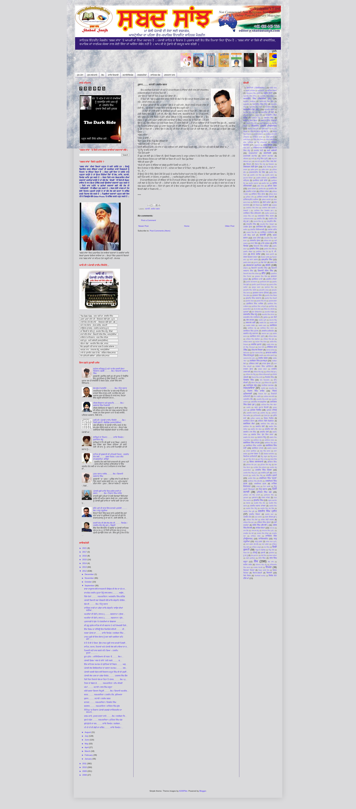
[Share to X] (154, 205)
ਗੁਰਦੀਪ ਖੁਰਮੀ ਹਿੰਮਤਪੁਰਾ (259, 284)
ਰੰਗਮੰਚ (248, 503)
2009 (84, 771)
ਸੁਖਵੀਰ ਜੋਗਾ (265, 183)
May (87, 743)
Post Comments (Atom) (160, 231)
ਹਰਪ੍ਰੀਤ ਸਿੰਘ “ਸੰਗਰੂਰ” (267, 224)
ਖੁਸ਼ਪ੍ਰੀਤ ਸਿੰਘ (266, 259)
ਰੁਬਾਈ (263, 553)
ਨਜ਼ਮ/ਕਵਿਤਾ (249, 388)
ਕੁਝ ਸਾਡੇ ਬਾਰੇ (92, 75)
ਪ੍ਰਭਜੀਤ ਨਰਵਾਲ (251, 413)
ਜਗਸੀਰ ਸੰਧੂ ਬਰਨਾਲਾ (250, 334)
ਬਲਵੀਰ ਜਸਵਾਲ (272, 448)
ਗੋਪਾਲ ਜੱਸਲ (257, 309)
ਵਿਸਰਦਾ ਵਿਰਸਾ (249, 570)
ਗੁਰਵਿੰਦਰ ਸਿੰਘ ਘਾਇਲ (254, 304)
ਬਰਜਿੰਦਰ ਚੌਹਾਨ (248, 421)
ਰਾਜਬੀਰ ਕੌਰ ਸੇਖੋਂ (248, 533)
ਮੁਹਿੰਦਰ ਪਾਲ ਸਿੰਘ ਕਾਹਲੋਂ (251, 495)
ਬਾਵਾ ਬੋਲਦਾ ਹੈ (255, 454)
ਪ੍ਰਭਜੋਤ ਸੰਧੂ (264, 413)
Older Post (229, 226)
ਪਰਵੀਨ (248, 407)
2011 (84, 763)
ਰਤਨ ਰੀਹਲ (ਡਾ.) (271, 517)
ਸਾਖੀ (252, 158)
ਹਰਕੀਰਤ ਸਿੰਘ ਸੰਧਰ (252, 208)
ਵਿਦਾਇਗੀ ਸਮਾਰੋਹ (260, 575)
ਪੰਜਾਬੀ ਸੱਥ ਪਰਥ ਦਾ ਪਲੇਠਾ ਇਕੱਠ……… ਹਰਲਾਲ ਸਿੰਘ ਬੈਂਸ (105, 676)
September (90, 585)
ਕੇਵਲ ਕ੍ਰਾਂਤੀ (270, 254)
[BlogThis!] (151, 205)
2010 (84, 767)
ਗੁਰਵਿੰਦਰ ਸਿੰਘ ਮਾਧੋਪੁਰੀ (259, 306)
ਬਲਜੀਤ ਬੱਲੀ (260, 426)
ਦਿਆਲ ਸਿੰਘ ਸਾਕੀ (257, 377)
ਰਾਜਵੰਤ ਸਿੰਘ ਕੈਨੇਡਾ (263, 533)
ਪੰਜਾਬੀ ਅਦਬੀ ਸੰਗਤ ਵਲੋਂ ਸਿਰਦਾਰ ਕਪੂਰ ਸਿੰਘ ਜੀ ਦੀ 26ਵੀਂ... (106, 672)
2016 (84, 556)
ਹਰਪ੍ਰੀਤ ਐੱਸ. (272, 221)
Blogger (202, 791)
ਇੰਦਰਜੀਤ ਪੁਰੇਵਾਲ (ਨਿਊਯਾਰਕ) (264, 126)
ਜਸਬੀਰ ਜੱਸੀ (273, 323)
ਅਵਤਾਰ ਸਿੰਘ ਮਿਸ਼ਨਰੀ (269, 120)
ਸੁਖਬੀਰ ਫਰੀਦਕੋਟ (261, 178)
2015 (84, 559)
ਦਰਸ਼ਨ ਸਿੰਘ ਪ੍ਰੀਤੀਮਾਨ (264, 366)
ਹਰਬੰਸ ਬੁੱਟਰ (247, 227)
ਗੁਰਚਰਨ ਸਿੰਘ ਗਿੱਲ (261, 276)
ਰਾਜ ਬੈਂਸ (245, 530)
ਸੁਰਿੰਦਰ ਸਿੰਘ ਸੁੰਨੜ (258, 194)
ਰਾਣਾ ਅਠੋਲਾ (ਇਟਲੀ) (252, 544)
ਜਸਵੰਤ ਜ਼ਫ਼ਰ (262, 325)
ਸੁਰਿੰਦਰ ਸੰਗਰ (264, 191)
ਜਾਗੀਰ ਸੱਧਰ (270, 344)
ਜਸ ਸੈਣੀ (274, 317)
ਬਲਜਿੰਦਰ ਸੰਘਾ (249, 423)
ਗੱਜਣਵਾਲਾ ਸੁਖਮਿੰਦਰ (254, 265)
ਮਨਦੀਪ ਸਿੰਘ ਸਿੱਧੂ (257, 475)
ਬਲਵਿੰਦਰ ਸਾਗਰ (269, 440)
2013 (84, 567)
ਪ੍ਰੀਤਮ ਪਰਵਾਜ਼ (255, 418)
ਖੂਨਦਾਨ (256, 262)
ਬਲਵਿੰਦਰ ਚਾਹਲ (257, 448)
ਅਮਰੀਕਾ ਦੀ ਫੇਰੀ (267, 112)
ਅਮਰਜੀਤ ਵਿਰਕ (269, 109)
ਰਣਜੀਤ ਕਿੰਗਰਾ (254, 514)
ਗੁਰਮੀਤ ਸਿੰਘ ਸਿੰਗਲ (271, 295)
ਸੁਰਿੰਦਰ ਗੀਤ (250, 197)
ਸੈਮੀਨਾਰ (256, 202)
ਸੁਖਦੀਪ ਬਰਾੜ (269, 175)
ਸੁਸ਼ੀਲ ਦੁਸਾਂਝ (254, 169)
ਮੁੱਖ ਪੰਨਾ (80, 75)
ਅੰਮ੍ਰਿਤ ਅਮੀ (247, 115)
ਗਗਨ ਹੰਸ (273, 262)
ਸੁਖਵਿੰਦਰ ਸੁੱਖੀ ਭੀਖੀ (260, 180)
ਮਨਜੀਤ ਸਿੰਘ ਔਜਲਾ (263, 470)
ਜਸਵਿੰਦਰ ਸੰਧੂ (252, 328)
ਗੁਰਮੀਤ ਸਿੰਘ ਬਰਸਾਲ (253, 298)
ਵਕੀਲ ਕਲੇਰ (247, 565)
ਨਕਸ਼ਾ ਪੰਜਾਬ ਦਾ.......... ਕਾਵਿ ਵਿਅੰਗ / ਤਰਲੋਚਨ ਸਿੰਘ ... (104, 633)
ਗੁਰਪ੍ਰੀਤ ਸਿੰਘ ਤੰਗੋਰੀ (249, 290)
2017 (84, 552)
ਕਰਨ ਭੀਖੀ (257, 238)
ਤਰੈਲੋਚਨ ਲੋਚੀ (254, 364)
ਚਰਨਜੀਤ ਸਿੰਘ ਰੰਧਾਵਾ (268, 314)
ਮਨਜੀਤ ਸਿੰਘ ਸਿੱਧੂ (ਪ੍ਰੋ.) (250, 473)
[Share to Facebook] (156, 205)
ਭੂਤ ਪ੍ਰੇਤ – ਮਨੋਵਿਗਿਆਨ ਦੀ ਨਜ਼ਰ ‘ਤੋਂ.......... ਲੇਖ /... (103, 657)
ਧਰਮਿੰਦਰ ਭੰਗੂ (251, 385)
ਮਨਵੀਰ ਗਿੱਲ (252, 478)
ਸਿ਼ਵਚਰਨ (271, 164)
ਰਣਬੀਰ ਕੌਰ (247, 517)
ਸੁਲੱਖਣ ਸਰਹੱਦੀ (266, 199)
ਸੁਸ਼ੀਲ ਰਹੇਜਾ (265, 169)
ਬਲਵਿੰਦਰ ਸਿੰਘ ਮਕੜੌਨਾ (254, 446)
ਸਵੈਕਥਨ (245, 158)
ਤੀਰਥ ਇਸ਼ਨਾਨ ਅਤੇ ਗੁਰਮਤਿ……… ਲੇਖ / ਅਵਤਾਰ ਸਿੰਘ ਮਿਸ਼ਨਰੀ (108, 404)
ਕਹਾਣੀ (147, 209)
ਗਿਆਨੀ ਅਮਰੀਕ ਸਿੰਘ (259, 268)
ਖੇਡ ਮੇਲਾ (264, 262)
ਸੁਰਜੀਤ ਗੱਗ (262, 189)
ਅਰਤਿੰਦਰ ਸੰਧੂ (256, 118)
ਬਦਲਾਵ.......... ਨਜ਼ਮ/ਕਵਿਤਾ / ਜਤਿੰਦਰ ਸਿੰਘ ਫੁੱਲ (102, 706)
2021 (84, 548)
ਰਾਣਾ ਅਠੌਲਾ (265, 544)
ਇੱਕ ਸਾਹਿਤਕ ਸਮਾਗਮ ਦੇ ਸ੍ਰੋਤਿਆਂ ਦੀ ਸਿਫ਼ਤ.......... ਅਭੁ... (105, 664)
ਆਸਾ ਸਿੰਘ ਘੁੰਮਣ (264, 123)
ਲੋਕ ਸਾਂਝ (271, 562)
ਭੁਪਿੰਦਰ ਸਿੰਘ (272, 462)
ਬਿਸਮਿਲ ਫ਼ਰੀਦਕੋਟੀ (250, 456)
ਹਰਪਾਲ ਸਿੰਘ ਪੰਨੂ (258, 221)
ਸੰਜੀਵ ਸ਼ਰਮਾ (265, 129)
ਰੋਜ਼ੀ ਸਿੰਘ (263, 555)
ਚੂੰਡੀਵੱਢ (265, 317)
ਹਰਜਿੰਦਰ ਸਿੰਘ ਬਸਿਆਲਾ (252, 213)
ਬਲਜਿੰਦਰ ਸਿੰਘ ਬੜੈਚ (267, 424)
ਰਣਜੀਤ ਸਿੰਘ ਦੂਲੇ (248, 511)
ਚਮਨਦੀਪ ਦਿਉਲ (269, 312)
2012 (84, 571)
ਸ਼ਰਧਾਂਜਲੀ (267, 153)
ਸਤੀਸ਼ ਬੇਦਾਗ (247, 139)
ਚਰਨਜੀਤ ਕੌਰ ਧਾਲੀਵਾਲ (251, 317)
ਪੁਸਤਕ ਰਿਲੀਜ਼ (255, 410)
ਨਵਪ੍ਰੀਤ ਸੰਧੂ (273, 388)
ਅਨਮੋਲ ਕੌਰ (261, 90)
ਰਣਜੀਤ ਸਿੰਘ (273, 506)
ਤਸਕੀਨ (261, 355)
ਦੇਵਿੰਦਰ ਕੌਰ (267, 382)
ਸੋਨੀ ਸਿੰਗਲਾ (256, 205)
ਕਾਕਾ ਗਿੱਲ (254, 243)
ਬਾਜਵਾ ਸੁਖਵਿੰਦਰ (251, 451)
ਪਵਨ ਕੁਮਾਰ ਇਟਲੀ (261, 407)
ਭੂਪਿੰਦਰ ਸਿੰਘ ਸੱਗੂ (265, 464)
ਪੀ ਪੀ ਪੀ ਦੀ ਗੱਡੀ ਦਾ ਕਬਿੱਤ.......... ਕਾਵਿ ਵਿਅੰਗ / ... (103, 727)
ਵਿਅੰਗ (269, 567)
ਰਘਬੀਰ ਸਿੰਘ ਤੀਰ (259, 503)
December (89, 574)
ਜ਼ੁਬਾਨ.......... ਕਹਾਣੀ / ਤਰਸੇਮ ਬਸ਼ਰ (97, 698)
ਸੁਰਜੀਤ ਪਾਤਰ (251, 191)
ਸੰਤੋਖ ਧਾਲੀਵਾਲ (270, 139)
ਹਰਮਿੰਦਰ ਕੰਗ (261, 227)
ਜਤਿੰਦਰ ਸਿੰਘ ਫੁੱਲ (268, 339)
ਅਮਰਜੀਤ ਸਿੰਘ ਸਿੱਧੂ (260, 104)
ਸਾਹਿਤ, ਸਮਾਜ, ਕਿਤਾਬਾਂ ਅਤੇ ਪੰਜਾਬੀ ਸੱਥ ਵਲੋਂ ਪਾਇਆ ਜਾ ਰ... (106, 647)
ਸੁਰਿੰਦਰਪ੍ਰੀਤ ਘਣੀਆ (250, 200)
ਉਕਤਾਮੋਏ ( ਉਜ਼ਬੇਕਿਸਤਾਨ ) (256, 88)
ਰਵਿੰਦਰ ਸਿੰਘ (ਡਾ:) (248, 522)
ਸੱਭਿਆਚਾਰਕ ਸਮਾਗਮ (261, 148)
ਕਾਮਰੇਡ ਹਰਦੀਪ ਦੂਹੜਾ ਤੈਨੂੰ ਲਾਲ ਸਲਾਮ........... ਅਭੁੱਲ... (104, 593)
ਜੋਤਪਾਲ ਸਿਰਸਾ (257, 350)
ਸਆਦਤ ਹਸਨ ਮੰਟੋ (253, 129)
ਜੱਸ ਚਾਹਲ (250, 320)
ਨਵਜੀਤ (263, 388)
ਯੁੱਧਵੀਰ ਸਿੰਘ (258, 500)
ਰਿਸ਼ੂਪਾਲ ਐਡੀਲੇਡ (260, 550)
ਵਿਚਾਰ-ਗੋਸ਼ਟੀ (257, 573)
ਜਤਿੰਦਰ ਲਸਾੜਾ (247, 342)
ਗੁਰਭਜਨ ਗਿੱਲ (257, 295)
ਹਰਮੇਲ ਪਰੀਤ (272, 230)
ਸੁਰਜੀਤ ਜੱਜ (273, 189)
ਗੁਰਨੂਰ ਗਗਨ (256, 287)
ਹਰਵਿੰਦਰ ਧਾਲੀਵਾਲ (267, 232)
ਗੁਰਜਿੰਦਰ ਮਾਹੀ (257, 279)
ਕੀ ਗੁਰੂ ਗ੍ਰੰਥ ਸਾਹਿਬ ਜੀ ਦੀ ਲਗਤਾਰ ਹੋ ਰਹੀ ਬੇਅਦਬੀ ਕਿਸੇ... (106, 625)
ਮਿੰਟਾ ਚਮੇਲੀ (266, 486)
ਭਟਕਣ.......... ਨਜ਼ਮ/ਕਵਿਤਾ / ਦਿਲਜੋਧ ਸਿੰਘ (100, 702)
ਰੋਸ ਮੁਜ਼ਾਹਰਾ (254, 555)
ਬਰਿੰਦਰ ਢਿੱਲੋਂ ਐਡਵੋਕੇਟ (266, 421)
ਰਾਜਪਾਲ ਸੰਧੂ (255, 530)
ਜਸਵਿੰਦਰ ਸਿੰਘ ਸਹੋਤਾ (267, 328)
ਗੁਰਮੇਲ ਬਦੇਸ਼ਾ (273, 301)
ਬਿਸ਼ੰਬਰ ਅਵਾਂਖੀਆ (269, 454)
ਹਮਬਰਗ (274, 205)
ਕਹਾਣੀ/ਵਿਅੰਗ (128, 75)
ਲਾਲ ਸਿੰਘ (262, 558)
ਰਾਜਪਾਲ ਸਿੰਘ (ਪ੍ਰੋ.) (268, 530)
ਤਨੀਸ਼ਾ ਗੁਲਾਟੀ (270, 355)
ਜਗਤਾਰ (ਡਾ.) (266, 333)
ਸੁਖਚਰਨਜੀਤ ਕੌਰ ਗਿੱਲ (257, 172)
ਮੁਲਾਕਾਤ (255, 498)
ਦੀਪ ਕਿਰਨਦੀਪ (265, 380)
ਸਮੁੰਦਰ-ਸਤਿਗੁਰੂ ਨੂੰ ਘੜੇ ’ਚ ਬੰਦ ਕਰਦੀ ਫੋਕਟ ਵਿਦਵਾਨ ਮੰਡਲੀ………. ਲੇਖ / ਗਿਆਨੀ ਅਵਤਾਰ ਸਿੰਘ (110, 371)
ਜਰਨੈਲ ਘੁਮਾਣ (256, 344)
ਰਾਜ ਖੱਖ (272, 528)
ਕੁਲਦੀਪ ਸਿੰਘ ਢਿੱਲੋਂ (269, 249)
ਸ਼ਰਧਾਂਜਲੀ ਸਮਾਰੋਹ (250, 156)
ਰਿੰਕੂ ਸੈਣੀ (271, 550)
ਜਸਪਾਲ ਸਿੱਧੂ (273, 320)
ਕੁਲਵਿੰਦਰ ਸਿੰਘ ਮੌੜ (262, 251)
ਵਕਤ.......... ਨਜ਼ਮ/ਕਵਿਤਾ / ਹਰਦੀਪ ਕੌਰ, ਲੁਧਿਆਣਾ (103, 695)
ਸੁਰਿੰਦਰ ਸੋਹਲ (273, 194)
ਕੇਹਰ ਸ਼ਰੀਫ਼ (255, 254)
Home (186, 226)
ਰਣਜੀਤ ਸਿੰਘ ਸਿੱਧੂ (251, 508)
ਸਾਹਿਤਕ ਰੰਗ (155, 75)
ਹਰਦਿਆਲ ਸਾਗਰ (248, 219)
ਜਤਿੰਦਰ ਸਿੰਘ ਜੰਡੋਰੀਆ (253, 339)
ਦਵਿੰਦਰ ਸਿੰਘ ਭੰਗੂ (258, 372)
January (88, 759)
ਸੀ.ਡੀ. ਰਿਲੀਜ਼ (267, 167)
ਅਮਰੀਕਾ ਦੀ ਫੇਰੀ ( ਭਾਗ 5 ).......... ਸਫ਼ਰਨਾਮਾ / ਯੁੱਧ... (104, 618)
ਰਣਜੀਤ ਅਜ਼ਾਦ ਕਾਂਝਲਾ (258, 506)
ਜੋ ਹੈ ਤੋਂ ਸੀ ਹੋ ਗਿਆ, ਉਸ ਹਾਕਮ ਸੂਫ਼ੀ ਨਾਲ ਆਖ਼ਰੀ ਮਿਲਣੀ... (105, 643)
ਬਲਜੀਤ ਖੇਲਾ (269, 429)
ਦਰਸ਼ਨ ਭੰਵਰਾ (262, 369)
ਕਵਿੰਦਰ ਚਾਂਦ (267, 240)
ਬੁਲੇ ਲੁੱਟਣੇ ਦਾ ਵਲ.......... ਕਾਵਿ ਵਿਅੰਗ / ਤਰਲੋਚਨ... (103, 723)
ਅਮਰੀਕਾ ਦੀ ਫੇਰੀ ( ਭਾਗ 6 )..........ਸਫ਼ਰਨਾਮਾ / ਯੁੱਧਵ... (104, 614)
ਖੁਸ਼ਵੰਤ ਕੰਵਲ (247, 262)
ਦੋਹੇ (275, 383)
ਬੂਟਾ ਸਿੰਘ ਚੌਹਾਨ (250, 459)
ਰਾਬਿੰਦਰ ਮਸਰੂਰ (256, 547)
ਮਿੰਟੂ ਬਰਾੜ (263, 489)
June (87, 740)
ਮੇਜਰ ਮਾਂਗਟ (265, 498)
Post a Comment (148, 220)
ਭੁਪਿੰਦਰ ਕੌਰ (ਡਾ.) (251, 464)
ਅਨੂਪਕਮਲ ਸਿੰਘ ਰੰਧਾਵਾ (253, 93)
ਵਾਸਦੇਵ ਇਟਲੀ (257, 567)
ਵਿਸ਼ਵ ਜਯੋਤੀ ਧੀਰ (263, 570)
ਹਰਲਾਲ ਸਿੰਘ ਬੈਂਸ (251, 232)
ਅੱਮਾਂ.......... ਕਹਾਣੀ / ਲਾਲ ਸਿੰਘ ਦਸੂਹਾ (98, 687)
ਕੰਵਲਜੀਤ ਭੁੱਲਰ (255, 241)
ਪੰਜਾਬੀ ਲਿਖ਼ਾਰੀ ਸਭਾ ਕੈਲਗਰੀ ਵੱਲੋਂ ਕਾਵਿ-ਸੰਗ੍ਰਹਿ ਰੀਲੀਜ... (105, 600)
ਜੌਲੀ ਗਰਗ (246, 353)
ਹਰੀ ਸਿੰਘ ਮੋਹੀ (249, 235)
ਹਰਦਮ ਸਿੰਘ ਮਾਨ (248, 216)
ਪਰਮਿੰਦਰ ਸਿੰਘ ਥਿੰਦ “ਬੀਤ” (269, 404)
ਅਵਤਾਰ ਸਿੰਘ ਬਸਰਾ (250, 120)
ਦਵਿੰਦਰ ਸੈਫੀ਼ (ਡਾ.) (271, 372)
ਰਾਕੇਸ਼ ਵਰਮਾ (260, 528)
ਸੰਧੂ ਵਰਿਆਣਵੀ (262, 142)
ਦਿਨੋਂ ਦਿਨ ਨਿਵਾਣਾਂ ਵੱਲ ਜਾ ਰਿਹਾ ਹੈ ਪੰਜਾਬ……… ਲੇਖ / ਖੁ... (105, 679)
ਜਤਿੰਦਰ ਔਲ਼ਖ (272, 336)
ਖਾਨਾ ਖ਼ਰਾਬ (254, 260)
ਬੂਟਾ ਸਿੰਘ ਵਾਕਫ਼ (263, 459)
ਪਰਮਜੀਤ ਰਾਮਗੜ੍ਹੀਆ (258, 402)
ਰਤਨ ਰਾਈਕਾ (258, 517)
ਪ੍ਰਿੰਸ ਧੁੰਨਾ (267, 415)
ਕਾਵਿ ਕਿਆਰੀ (113, 75)
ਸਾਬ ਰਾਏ (257, 161)
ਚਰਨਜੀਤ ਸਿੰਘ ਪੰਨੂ (250, 314)
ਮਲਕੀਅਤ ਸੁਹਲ (260, 484)
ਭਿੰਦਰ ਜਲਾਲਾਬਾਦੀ (256, 462)
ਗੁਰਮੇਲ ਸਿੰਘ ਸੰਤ (261, 301)
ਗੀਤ (263, 273)
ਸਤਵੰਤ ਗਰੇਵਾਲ (258, 134)
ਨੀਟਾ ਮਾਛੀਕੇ (257, 396)
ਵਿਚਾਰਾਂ (269, 573)
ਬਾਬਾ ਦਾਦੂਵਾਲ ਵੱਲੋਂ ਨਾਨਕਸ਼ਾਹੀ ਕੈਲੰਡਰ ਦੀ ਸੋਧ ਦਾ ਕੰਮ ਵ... (105, 589)
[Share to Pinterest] (159, 205)
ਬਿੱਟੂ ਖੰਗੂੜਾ (264, 456)
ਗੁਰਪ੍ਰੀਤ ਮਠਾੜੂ (264, 290)
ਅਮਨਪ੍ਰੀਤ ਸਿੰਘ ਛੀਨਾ (266, 101)
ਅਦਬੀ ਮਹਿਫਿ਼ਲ (250, 90)
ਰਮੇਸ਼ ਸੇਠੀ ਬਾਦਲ (267, 520)
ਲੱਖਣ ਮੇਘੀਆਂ (273, 555)
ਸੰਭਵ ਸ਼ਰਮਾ (246, 148)
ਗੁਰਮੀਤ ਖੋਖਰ (250, 301)
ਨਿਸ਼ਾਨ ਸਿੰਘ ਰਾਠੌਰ (255, 391)
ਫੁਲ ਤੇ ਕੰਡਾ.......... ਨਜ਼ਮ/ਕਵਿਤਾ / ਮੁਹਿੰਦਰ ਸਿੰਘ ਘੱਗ (103, 720)
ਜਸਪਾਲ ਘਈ (250, 322)
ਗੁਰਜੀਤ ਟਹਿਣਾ (271, 279)
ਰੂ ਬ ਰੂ (245, 555)
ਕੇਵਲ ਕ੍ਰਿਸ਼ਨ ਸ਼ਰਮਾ (250, 257)
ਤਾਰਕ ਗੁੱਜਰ (266, 364)
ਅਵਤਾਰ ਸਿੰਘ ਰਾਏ (251, 123)
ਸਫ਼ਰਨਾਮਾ (257, 145)
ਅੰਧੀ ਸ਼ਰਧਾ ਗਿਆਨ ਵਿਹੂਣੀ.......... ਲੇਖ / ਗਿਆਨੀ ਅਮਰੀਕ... (106, 691)
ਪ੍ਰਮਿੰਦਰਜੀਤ (257, 415)
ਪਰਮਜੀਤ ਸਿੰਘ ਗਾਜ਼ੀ (262, 399)
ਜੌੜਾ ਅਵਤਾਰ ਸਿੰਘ (257, 353)
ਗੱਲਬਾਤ (245, 268)
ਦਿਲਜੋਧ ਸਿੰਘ (269, 377)
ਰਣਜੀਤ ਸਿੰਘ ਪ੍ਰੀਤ (267, 511)
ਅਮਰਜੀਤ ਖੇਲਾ (269, 107)
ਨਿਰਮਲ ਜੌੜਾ (262, 394)
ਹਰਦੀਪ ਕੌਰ (261, 219)
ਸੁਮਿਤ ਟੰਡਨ (272, 186)
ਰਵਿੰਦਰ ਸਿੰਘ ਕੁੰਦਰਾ (264, 522)
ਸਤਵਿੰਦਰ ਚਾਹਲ (257, 137)
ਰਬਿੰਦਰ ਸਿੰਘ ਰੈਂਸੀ (252, 520)
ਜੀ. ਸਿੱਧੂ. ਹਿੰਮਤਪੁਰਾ (249, 347)
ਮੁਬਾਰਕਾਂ (245, 497)
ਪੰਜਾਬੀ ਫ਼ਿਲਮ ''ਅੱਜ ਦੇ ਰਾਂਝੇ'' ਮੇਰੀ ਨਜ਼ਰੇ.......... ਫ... (103, 660)
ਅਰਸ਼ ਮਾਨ (258, 115)
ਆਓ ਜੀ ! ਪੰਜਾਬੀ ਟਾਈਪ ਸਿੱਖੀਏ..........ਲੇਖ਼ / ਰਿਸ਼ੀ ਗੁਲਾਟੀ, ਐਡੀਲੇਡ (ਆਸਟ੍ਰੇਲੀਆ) (109, 421)
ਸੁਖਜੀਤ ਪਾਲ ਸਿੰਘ (256, 175)
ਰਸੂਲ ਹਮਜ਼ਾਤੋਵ (272, 500)
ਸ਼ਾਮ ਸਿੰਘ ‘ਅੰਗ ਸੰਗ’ (270, 161)
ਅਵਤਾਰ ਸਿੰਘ (269, 118)
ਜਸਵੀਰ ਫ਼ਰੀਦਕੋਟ (268, 331)
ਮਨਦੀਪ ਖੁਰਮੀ (271, 475)
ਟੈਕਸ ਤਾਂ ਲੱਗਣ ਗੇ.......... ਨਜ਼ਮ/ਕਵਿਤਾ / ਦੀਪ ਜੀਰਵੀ (103, 683)
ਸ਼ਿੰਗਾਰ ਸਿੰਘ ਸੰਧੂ (260, 164)
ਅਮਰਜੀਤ (246, 104)
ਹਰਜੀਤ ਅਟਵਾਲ (269, 213)
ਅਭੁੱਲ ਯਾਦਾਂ (268, 93)
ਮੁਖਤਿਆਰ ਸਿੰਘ (269, 495)
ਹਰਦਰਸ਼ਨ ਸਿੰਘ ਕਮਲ (266, 216)
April (87, 747)
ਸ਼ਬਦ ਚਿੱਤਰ (267, 145)
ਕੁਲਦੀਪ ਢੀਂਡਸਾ (247, 251)
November (89, 578)
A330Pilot (183, 791)
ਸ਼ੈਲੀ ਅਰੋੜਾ (267, 202)
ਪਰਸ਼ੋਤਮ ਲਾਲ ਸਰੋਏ (268, 396)
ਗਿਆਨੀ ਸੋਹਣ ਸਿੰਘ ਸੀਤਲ (251, 273)
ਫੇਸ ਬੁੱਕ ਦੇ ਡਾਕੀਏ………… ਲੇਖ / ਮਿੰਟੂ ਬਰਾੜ (110, 388)
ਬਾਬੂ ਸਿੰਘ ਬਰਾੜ (265, 451)
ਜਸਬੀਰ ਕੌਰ (262, 323)
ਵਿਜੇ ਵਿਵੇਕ (247, 576)
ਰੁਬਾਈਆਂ (271, 553)
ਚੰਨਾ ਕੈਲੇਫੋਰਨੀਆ (257, 312)
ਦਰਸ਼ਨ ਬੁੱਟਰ (248, 369)
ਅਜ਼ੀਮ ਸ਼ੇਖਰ (273, 88)
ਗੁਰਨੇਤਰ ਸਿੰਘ (269, 287)
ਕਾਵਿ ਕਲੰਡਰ (265, 243)
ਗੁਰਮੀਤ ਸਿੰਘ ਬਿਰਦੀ (271, 298)
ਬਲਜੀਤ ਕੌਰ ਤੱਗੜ (256, 429)
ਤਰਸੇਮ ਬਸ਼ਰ (155, 209)
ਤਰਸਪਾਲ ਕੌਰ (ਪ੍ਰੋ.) (249, 358)
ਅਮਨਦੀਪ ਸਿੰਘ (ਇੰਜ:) (250, 96)
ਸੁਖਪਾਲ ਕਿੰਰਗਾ (248, 178)
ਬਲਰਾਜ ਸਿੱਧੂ (261, 437)
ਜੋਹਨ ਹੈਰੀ (261, 347)
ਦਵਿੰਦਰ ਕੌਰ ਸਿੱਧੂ (251, 374)
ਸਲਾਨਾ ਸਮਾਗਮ (267, 156)
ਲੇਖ (102, 75)
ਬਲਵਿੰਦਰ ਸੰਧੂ (257, 440)
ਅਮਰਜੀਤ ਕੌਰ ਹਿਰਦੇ (255, 107)
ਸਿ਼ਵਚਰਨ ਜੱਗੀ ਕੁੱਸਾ (250, 167)
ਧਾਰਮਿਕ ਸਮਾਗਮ (268, 385)
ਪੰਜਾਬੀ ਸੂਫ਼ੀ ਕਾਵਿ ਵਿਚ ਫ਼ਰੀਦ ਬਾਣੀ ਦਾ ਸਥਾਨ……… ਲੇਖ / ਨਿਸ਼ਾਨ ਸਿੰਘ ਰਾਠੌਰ (107, 492)
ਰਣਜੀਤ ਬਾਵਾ (269, 514)
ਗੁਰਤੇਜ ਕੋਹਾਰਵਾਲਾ (251, 282)
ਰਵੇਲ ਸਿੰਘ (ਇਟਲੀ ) (260, 525)
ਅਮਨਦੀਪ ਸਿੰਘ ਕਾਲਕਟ (267, 96)
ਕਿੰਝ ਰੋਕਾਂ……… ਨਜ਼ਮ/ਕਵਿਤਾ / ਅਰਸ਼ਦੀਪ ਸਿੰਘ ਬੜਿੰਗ (104, 596)
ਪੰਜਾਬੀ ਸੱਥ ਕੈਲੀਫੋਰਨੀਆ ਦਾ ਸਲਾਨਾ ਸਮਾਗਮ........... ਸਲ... (105, 668)
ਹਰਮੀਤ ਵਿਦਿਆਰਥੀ (257, 230)
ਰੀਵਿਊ (255, 553)
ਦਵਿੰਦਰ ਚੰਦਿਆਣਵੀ (264, 374)
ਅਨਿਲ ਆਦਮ (272, 91)
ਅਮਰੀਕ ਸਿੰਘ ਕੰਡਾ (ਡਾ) (250, 112)
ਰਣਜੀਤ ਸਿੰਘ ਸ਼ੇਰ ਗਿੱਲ (267, 508)
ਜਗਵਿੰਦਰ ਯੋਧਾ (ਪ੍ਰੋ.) (257, 336)
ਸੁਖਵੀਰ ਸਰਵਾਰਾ (253, 183)
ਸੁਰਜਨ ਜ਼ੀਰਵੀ (252, 189)
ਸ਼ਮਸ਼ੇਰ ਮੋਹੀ (258, 151)
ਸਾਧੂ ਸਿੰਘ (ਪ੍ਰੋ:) (262, 159)
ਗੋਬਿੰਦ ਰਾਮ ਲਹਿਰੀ (269, 309)
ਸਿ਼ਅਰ (248, 164)
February (89, 755)
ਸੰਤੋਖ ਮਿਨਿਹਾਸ (248, 142)
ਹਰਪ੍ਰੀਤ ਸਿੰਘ (251, 224)
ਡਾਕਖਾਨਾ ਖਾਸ (169, 75)
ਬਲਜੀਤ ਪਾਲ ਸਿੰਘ (249, 432)
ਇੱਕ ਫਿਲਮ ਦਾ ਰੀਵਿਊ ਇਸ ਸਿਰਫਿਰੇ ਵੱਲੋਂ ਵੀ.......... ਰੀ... (105, 629)
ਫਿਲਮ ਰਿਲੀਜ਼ (269, 418)
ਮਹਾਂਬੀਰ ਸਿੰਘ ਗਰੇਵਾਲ (260, 467)
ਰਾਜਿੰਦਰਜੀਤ (263, 539)
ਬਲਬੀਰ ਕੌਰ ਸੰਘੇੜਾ (248, 437)
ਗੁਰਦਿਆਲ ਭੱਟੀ (264, 282)
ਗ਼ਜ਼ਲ (267, 265)
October (88, 582)
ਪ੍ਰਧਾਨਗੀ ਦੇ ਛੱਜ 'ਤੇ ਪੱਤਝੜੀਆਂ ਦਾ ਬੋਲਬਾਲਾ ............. (104, 621)
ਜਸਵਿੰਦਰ (273, 325)
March (88, 751)
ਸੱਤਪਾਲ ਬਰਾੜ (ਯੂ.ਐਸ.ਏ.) (259, 131)
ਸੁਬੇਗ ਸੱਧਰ (260, 186)
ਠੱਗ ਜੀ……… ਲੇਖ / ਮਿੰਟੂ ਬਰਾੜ (96, 604)
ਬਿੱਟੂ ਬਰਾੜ (273, 456)
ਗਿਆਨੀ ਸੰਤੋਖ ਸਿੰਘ (265, 271)
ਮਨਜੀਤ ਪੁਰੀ (265, 473)
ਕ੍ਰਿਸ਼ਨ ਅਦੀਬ (265, 257)
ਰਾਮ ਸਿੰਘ (266, 547)
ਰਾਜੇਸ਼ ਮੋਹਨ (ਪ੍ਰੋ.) (271, 541)
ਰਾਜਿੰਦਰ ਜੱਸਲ (255, 536)
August (88, 732)
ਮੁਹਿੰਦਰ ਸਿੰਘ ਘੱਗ (264, 492)
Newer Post (143, 226)
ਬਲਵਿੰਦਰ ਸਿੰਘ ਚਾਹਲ (251, 443)
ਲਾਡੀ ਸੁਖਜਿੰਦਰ (250, 558)
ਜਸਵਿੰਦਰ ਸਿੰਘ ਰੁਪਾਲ (250, 331)
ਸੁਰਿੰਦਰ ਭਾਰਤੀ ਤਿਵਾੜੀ (265, 197)
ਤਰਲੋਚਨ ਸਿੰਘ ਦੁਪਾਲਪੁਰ (258, 361)
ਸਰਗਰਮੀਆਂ (141, 75)
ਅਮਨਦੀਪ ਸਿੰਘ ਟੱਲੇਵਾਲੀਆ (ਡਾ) (257, 98)
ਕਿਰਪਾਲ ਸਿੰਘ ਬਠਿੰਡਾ (261, 246)
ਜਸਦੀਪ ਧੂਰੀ (262, 320)
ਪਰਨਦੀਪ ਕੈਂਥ (248, 399)
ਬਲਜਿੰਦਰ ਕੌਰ (247, 426)
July (87, 736)
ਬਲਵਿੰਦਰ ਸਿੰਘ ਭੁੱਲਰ (270, 443)
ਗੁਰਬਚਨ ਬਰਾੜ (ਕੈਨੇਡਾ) (261, 293)
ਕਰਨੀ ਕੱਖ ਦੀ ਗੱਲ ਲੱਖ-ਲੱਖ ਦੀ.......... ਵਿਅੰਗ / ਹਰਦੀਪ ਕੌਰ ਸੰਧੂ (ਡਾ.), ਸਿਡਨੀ (110, 524)
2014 (84, 563)
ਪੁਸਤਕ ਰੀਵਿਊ (272, 410)
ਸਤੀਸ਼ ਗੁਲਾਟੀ (270, 137)
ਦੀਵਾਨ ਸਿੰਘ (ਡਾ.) (256, 382)
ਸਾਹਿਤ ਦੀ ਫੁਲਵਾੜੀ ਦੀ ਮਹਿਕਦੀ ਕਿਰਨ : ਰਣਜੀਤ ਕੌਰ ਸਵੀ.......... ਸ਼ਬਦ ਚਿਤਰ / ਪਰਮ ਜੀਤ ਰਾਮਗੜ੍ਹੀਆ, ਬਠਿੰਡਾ (111, 456)
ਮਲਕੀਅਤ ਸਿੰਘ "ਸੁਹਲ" (268, 478)
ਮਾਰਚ (258, 486)
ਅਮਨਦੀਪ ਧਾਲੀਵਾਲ (249, 101)
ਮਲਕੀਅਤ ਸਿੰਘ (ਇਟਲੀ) (255, 481)
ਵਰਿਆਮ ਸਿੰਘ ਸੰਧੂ (261, 564)
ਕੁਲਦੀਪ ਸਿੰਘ (254, 249)
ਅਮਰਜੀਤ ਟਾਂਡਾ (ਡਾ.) (251, 109)
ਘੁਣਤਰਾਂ (246, 312)
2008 (84, 775)
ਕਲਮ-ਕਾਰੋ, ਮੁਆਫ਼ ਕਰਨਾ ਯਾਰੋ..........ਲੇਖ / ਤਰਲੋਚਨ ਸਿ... (105, 716)
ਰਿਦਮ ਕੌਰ (246, 553)
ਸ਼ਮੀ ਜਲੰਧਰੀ (272, 150)
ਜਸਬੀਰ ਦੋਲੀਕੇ (250, 325)
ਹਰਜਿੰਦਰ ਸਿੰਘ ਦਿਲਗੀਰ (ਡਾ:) (264, 210)
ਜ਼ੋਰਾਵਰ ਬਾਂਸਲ (270, 350)
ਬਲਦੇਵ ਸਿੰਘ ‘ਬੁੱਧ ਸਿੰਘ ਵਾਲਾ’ (262, 435)
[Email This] (148, 205)
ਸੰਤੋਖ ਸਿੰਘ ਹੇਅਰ (258, 139)
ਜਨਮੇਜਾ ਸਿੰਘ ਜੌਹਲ (260, 342)
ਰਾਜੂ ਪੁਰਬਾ (258, 542)
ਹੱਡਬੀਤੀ (265, 205)
